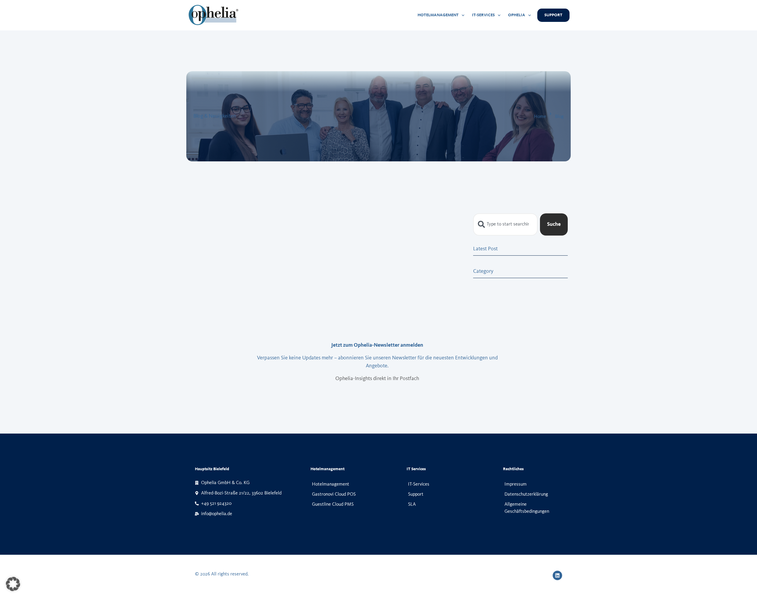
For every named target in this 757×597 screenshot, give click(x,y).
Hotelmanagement (330, 484)
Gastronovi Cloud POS (334, 494)
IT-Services (418, 484)
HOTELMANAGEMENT (438, 15)
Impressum (515, 484)
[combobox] (505, 224)
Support (415, 494)
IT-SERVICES (483, 15)
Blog (559, 116)
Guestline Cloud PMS (333, 504)
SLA (412, 504)
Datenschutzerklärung (526, 494)
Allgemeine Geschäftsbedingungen (526, 508)
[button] (13, 584)
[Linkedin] (557, 575)
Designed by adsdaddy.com (378, 574)
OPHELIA (516, 15)
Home (540, 116)
